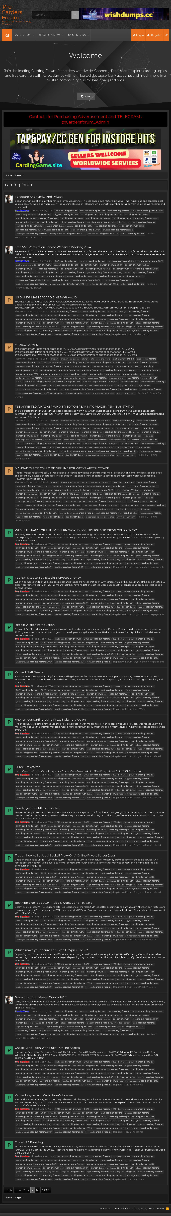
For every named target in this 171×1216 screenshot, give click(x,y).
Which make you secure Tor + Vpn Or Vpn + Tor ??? (51, 950)
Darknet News (22, 458)
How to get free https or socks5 (37, 808)
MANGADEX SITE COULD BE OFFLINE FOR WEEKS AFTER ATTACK (62, 468)
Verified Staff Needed (30, 672)
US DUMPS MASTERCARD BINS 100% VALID (46, 297)
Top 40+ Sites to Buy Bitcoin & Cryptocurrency (48, 577)
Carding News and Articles (37, 1038)
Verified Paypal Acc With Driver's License (44, 1095)
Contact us (104, 1208)
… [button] (20, 1189)
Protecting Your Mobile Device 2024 (40, 997)
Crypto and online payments (148, 567)
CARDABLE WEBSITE (144, 939)
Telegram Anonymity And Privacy (39, 196)
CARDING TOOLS (32, 237)
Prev (9, 1189)
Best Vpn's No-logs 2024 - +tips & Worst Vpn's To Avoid (54, 902)
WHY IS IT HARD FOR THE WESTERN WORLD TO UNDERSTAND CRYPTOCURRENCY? (76, 530)
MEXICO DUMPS (26, 344)
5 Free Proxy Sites (27, 767)
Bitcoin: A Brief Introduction (35, 624)
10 (37, 1189)
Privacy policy (139, 1208)
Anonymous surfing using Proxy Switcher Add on (50, 719)
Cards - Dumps (141, 334)
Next (44, 1189)
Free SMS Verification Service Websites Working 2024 (53, 247)
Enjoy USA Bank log (29, 1142)
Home (7, 35)
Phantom (20, 311)
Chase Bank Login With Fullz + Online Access (47, 1047)
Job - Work (139, 709)
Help (151, 1208)
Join (86, 96)
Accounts (138, 1084)
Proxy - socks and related (147, 756)
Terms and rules (121, 1208)
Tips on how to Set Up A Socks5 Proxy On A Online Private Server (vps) (65, 855)
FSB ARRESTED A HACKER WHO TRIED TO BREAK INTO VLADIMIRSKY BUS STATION (75, 406)
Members (79, 35)
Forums (25, 35)
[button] (33, 35)
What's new (51, 35)
